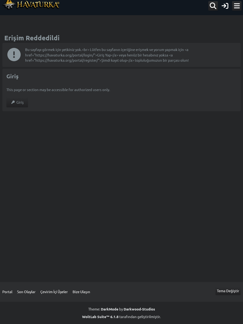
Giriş (20, 102)
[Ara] (213, 6)
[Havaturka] (31, 5)
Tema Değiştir (228, 290)
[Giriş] (225, 6)
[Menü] (237, 6)
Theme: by (121, 309)
